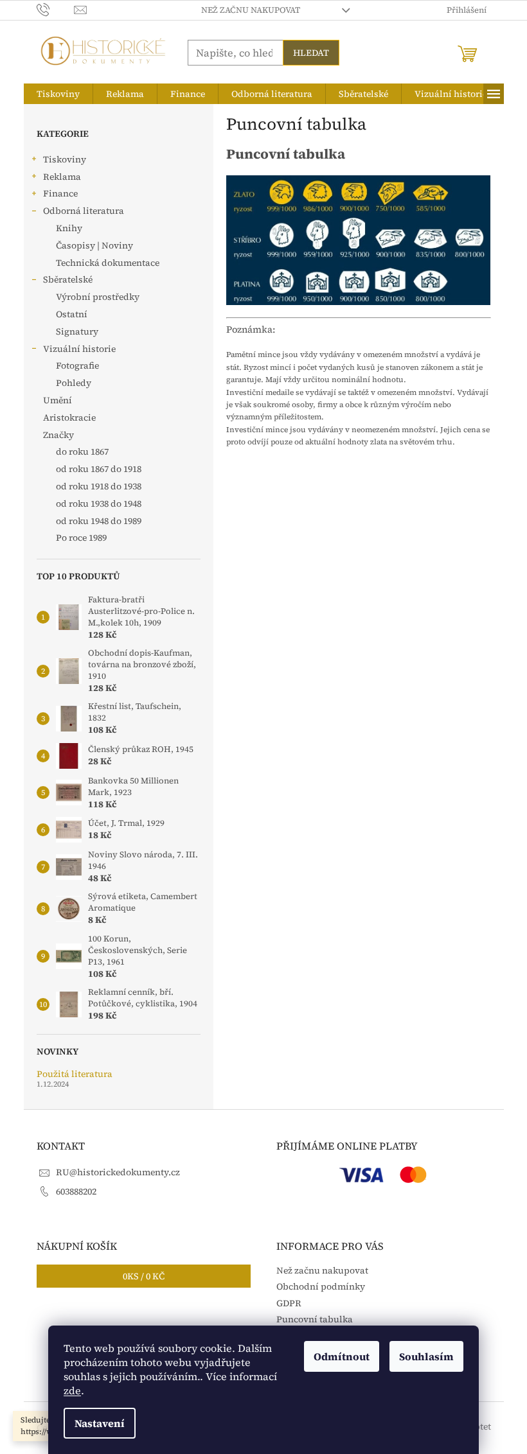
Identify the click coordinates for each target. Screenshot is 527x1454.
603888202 (76, 1191)
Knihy (69, 228)
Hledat (311, 52)
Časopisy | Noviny (94, 245)
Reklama (62, 176)
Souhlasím (426, 1356)
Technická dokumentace (107, 262)
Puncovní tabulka (314, 1319)
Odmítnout (342, 1356)
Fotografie (77, 365)
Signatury (77, 331)
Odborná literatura (83, 210)
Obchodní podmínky (320, 1286)
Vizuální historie (79, 348)
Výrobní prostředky (97, 296)
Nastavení (100, 1423)
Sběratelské (68, 279)
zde (72, 1390)
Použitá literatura (74, 1074)
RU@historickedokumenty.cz (118, 1172)
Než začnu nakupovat (250, 9)
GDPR (288, 1303)
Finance (60, 193)
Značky (58, 434)
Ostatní (71, 314)
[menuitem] (58, 93)
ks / (144, 1276)
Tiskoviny (64, 159)
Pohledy (73, 382)
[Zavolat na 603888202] (56, 9)
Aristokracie (69, 417)
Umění (57, 400)
